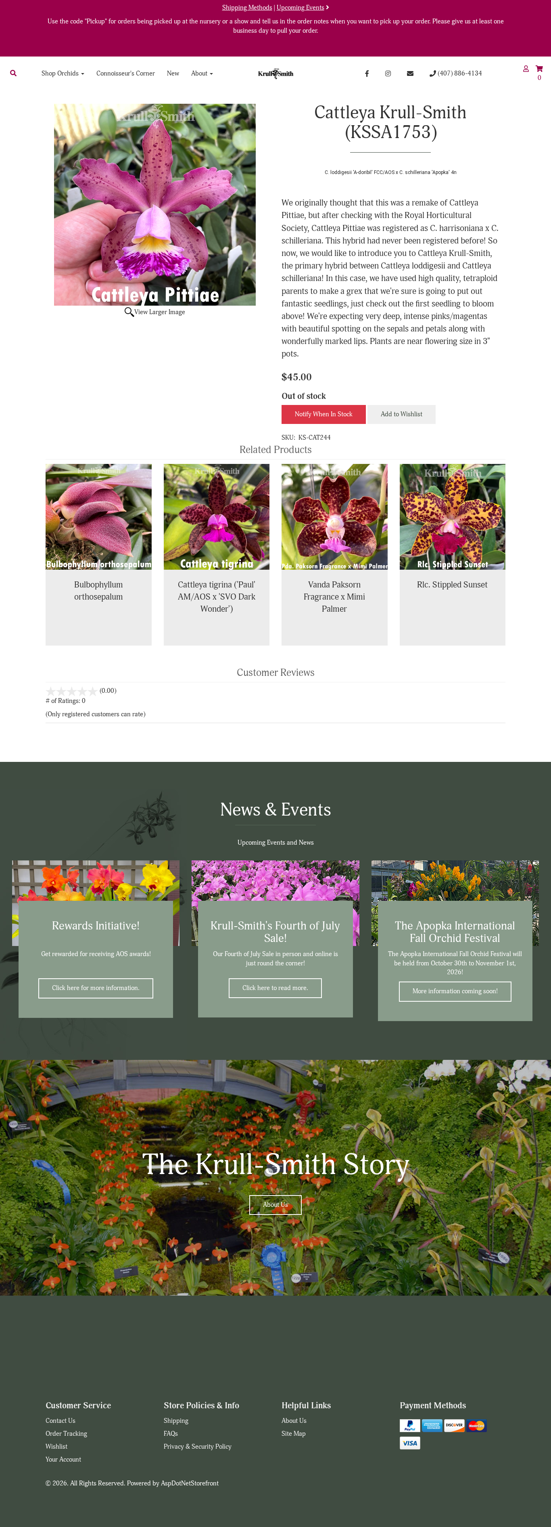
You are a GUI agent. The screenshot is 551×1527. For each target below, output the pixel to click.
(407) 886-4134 (459, 73)
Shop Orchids (61, 73)
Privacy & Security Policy (198, 1447)
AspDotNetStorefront (190, 1483)
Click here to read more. (275, 988)
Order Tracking (66, 1434)
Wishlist (56, 1447)
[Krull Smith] (275, 74)
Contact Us (60, 1421)
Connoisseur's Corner (125, 73)
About (200, 73)
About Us (275, 1205)
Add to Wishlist (401, 414)
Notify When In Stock (324, 414)
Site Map (294, 1434)
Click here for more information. (96, 988)
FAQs (171, 1434)
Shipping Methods (247, 8)
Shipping (176, 1421)
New (173, 73)
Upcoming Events (300, 8)
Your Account (63, 1460)
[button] (13, 73)
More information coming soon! (455, 991)
